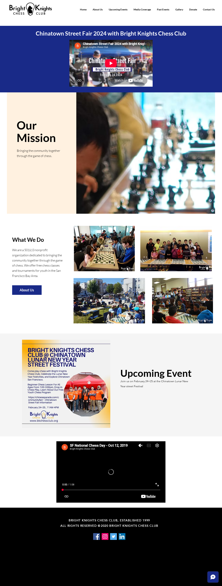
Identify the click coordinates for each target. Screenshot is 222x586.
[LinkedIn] (122, 536)
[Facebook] (96, 536)
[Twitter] (113, 536)
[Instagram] (105, 536)
